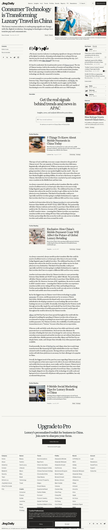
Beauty (21, 459)
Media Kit (4, 471)
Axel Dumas (58, 468)
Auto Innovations (42, 459)
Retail (73, 403)
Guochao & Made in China (44, 504)
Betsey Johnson (59, 480)
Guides (21, 498)
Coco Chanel (58, 504)
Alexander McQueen (60, 462)
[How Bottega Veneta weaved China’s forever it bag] (95, 109)
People (21, 507)
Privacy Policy (58, 124)
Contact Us (81, 528)
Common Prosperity (43, 480)
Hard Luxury (23, 465)
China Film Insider (7, 486)
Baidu (73, 80)
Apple (74, 495)
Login (58, 446)
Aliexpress (76, 480)
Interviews (40, 507)
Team (3, 477)
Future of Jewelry (42, 498)
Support (92, 468)
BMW (74, 507)
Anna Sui (75, 489)
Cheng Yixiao (58, 498)
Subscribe (93, 471)
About (3, 462)
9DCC (74, 462)
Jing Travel (46, 61)
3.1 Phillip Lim (76, 459)
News (21, 504)
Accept (67, 524)
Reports (63, 3)
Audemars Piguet (78, 504)
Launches (22, 501)
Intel (41, 3)
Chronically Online (42, 474)
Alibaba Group (77, 477)
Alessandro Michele (60, 459)
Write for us (5, 480)
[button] (92, 3)
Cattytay (57, 486)
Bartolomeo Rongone (61, 471)
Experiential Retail (42, 489)
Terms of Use (66, 124)
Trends (46, 3)
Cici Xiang (58, 501)
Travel (46, 35)
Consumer (22, 492)
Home (3, 459)
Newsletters (73, 3)
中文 (3, 489)
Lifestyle (21, 468)
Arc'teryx (75, 498)
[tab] (95, 46)
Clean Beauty (41, 477)
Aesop (74, 468)
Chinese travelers (58, 202)
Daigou (39, 483)
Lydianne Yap (50, 154)
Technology (72, 154)
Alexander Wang (77, 474)
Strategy (78, 154)
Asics (74, 501)
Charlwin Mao (59, 489)
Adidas (75, 465)
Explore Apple (88, 81)
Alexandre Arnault (60, 465)
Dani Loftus (58, 507)
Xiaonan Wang (88, 71)
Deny (41, 524)
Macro (21, 471)
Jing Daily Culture (7, 483)
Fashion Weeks (41, 492)
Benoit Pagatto (59, 474)
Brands (57, 3)
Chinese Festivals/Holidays (45, 471)
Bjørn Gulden (58, 483)
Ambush (75, 486)
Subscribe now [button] (54, 441)
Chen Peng (58, 492)
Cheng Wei (58, 495)
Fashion (87, 127)
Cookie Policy (66, 528)
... (105, 57)
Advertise (4, 465)
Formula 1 (40, 495)
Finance (51, 35)
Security (4, 474)
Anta (74, 492)
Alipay (31, 315)
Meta (20, 474)
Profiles (51, 3)
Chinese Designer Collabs (44, 468)
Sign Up (69, 119)
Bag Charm (40, 462)
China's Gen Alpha (42, 465)
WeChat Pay (51, 346)
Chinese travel (69, 65)
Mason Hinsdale (5, 35)
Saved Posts (93, 465)
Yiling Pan (49, 249)
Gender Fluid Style (42, 501)
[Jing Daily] (8, 3)
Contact (4, 468)
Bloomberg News (89, 57)
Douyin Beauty (41, 486)
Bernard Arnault (59, 477)
